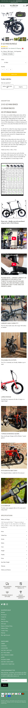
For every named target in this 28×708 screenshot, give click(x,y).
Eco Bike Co (6, 700)
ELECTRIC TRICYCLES (6, 650)
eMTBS (2, 657)
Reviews (3, 612)
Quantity (3, 66)
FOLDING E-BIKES (5, 659)
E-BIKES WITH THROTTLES (7, 664)
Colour (2, 59)
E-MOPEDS (4, 646)
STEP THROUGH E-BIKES (7, 655)
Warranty (3, 566)
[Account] (23, 5)
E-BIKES (3, 643)
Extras (2, 558)
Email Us (21, 87)
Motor (2, 531)
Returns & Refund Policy (6, 626)
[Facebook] (4, 604)
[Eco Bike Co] (14, 6)
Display (2, 554)
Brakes (2, 543)
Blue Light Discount (5, 635)
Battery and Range (5, 519)
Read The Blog (4, 621)
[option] (14, 22)
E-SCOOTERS (4, 648)
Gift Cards (3, 624)
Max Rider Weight (5, 562)
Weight (2, 550)
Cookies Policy (4, 630)
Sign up (4, 685)
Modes (2, 539)
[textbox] (6, 62)
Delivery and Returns (6, 570)
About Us (3, 619)
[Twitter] (2, 604)
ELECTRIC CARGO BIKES (7, 662)
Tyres (2, 547)
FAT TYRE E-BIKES (5, 652)
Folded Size (4, 535)
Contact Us (3, 617)
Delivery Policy (4, 628)
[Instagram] (7, 604)
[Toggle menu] (1, 5)
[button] (4, 46)
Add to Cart (14, 74)
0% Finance (4, 614)
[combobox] (14, 62)
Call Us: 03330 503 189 (7, 87)
